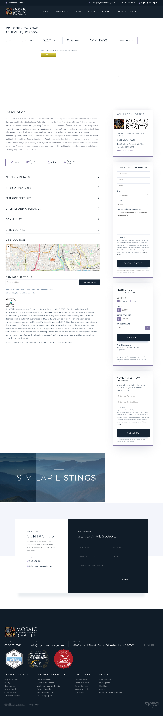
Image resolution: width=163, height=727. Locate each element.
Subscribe (133, 433)
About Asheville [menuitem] (44, 680)
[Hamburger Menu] (155, 11)
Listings (16, 342)
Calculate (133, 337)
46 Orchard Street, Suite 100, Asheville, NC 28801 (103, 645)
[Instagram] (148, 645)
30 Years (123, 301)
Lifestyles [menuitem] (8, 683)
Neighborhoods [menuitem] (11, 680)
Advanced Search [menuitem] (12, 696)
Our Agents (129, 150)
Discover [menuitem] (78, 11)
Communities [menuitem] (61, 11)
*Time (119, 200)
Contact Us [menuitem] (104, 689)
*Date (119, 191)
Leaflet (79, 270)
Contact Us (126, 40)
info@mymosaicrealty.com (40, 566)
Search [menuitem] (46, 11)
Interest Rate (123, 324)
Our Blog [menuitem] (103, 686)
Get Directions (89, 282)
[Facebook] (144, 645)
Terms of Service (127, 272)
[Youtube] (152, 645)
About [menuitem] (121, 11)
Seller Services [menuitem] (81, 680)
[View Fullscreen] (8, 255)
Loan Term (122, 298)
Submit (126, 579)
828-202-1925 (126, 140)
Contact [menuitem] (134, 11)
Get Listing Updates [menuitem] (45, 696)
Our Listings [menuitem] (9, 686)
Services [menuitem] (92, 11)
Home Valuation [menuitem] (82, 683)
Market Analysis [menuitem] (81, 689)
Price (119, 306)
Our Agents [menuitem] (104, 683)
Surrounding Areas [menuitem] (45, 683)
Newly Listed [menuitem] (10, 689)
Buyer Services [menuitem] (81, 686)
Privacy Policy (33, 705)
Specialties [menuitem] (107, 11)
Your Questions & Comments (129, 209)
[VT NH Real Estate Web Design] (152, 705)
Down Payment (124, 315)
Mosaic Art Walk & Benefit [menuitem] (110, 692)
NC (23, 342)
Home (8, 342)
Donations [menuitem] (79, 692)
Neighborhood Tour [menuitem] (46, 692)
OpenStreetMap (87, 270)
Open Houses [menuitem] (10, 692)
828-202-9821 (12, 645)
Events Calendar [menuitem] (44, 689)
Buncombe (31, 342)
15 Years (134, 301)
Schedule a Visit (141, 167)
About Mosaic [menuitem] (105, 680)
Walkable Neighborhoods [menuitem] (48, 686)
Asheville (42, 342)
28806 (51, 342)
